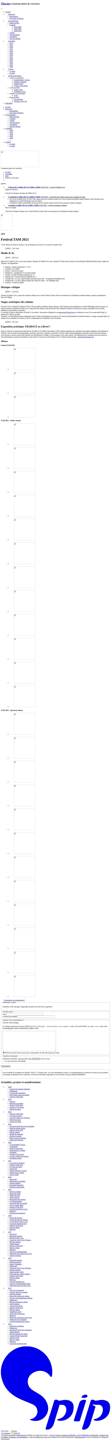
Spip (37, 1435)
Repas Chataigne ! (16, 1264)
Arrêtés (12, 33)
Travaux (12, 1101)
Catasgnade (13, 1147)
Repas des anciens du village (19, 1296)
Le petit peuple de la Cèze (18, 1209)
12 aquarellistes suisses (17, 1145)
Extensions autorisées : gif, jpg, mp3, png (17, 1059)
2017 (11, 49)
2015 (11, 45)
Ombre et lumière (15, 1136)
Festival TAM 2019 (16, 1207)
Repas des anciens (16, 1218)
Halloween (13, 1266)
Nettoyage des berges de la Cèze (21, 1254)
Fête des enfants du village (19, 1302)
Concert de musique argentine (20, 1089)
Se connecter (6, 1433)
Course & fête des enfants (18, 1203)
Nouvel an (13, 1234)
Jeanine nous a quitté (17, 1173)
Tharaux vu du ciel (20, 101)
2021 (11, 57)
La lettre (12, 71)
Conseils (12, 25)
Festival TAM (14, 1338)
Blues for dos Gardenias (18, 1138)
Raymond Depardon (17, 1185)
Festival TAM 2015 (16, 1308)
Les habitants (18, 99)
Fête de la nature (15, 1109)
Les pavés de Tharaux (17, 1163)
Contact (8, 142)
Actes (16, 95)
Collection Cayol (19, 92)
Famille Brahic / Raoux (22, 80)
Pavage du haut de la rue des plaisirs (22, 1126)
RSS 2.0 (16, 1433)
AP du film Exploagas (17, 1314)
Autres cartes (18, 90)
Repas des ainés (15, 1194)
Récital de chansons (16, 1134)
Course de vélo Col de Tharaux (20, 1240)
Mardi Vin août (15, 1196)
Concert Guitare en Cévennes (20, 1118)
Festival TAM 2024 (16, 1114)
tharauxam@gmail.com (67, 312)
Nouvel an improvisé (17, 1290)
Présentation (14, 16)
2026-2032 (17, 31)
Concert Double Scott (17, 1282)
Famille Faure (18, 84)
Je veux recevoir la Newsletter (15, 1061)
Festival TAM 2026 (16, 1097)
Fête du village (15, 1132)
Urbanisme (13, 37)
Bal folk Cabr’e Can (17, 1238)
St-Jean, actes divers (21, 86)
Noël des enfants (15, 1192)
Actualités (8, 128)
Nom (4, 1014)
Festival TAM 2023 (16, 1130)
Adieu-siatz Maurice (16, 1140)
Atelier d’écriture (15, 1256)
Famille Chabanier (20, 82)
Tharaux (6, 3)
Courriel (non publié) (10, 1017)
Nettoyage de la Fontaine (18, 1319)
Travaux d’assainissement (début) (21, 1298)
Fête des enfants (15, 1242)
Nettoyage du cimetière (17, 1181)
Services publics (15, 39)
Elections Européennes (17, 1213)
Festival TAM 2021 (16, 1165)
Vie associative (15, 35)
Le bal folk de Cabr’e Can (19, 1222)
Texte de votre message (11, 1023)
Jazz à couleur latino (16, 1205)
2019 (11, 53)
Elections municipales (17, 1187)
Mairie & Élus (14, 23)
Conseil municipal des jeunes (19, 1321)
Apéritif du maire (15, 1312)
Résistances (13, 1091)
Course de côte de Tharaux (19, 1220)
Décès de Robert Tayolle (18, 1171)
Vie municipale (10, 115)
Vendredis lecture (15, 1158)
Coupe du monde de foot (18, 1224)
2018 (11, 51)
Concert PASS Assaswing (18, 1336)
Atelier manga (14, 1244)
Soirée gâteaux (15, 1198)
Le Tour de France (16, 1167)
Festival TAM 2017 (16, 1246)
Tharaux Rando (15, 1183)
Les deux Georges (16, 1116)
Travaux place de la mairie (19, 1292)
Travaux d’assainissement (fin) (20, 1284)
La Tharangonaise (16, 1201)
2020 (11, 55)
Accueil (8, 107)
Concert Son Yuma (16, 1306)
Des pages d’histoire (16, 18)
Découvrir (8, 109)
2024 (11, 63)
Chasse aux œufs (15, 1122)
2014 (11, 43)
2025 (11, 65)
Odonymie (13, 1179)
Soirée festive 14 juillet (17, 1150)
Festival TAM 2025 (16, 1105)
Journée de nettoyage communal (21, 1330)
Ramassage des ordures (17, 1200)
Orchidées (13, 1152)
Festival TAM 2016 (16, 1276)
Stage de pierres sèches (17, 1128)
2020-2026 (17, 29)
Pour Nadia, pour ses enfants (19, 1095)
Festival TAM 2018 (16, 1226)
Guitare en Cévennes (17, 1107)
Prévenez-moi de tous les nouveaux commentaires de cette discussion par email (32, 1053)
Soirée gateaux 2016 (17, 1272)
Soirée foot (13, 1169)
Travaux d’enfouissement (18, 1252)
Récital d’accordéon (16, 1103)
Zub (45, 1437)
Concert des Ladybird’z (18, 1093)
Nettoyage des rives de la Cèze (20, 1286)
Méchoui (13, 1211)
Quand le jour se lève (17, 1154)
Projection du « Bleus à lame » (20, 1274)
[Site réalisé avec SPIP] (55, 1429)
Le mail (12, 73)
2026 (11, 67)
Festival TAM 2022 (16, 1148)
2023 (11, 61)
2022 (11, 59)
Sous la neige (14, 1175)
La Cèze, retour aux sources (19, 1156)
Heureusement (21, 1435)
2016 (11, 47)
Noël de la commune (17, 1326)
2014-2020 (17, 27)
